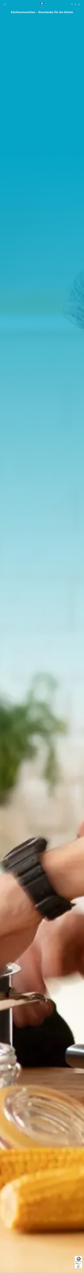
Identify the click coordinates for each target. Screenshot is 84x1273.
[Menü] (81, 1257)
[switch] (78, 1267)
